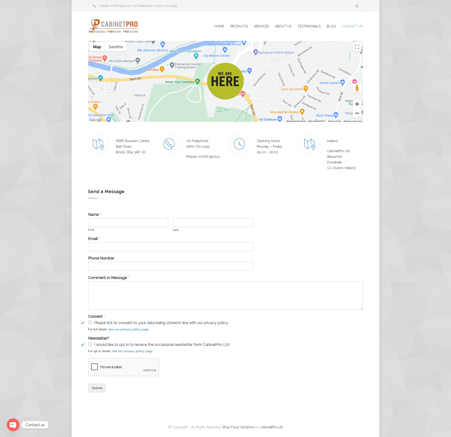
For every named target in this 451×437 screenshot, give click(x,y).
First (91, 230)
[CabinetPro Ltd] (131, 26)
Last (176, 230)
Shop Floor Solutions (238, 427)
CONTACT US (352, 26)
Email (94, 238)
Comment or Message (108, 277)
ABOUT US (283, 26)
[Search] (357, 6)
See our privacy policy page (128, 329)
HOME (219, 26)
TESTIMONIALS (309, 26)
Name (94, 214)
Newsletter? (98, 338)
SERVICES (261, 26)
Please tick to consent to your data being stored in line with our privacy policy (161, 323)
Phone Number (101, 258)
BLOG (331, 26)
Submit (97, 388)
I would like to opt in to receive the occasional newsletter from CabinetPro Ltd (161, 344)
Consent (96, 316)
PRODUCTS (239, 26)
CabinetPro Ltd (271, 427)
